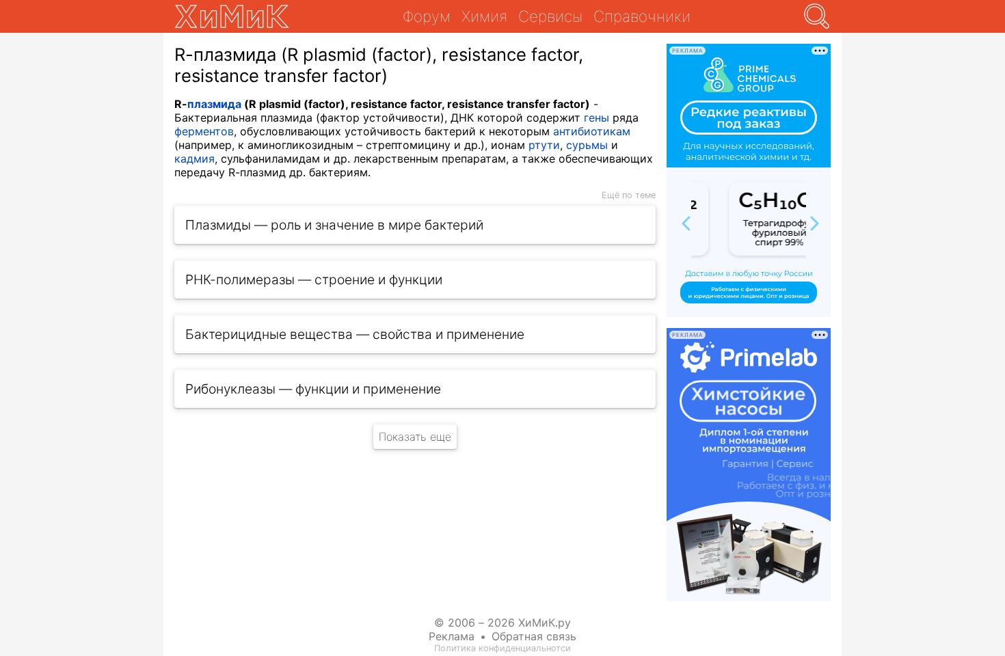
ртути (544, 145)
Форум (427, 16)
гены (596, 117)
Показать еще (415, 436)
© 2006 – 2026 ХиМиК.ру (502, 622)
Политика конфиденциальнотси (502, 648)
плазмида (214, 104)
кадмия (194, 158)
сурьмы (587, 145)
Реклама (451, 636)
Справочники (642, 16)
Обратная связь (534, 636)
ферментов (204, 131)
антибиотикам (591, 131)
